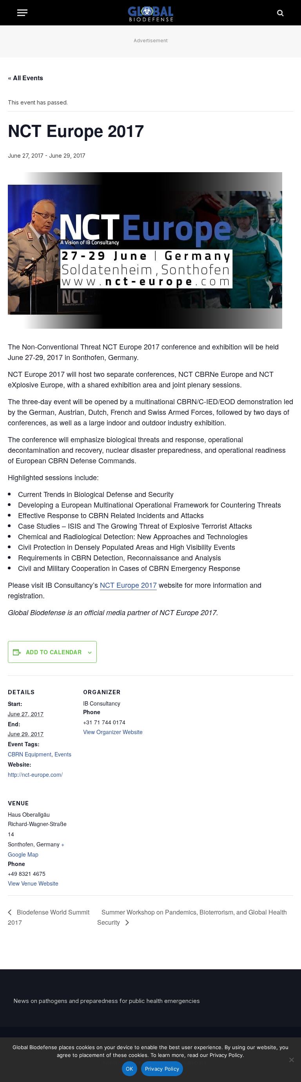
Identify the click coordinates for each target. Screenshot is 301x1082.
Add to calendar (54, 652)
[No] (291, 1060)
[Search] (280, 13)
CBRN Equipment (29, 754)
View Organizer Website (113, 732)
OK (129, 1069)
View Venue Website (33, 883)
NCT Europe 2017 (128, 585)
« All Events (25, 77)
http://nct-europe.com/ (35, 774)
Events (62, 754)
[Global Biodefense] (151, 12)
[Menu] (22, 13)
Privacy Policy (162, 1069)
